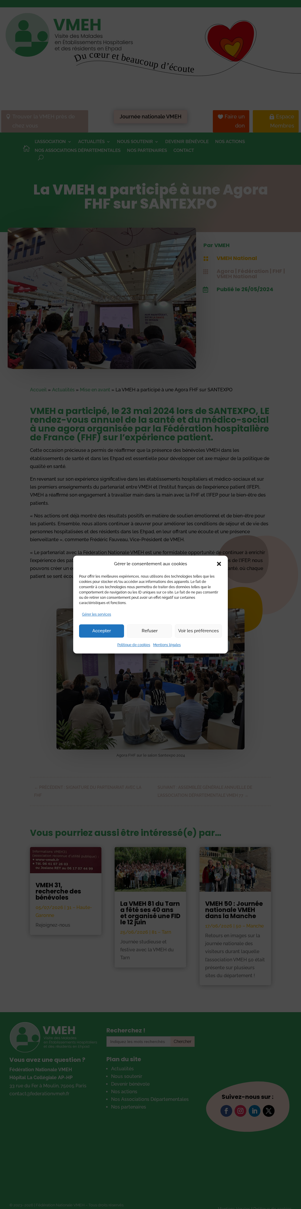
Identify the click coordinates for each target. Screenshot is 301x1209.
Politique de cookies (133, 645)
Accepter (101, 631)
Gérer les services (96, 614)
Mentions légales (167, 645)
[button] (219, 564)
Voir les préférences (198, 631)
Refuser (150, 631)
